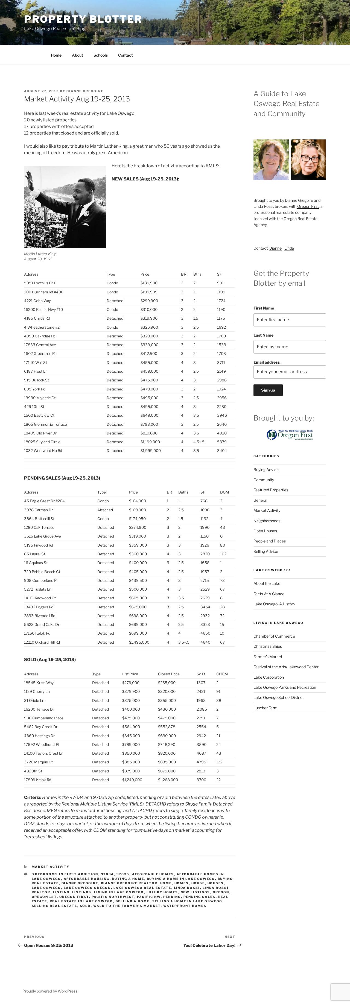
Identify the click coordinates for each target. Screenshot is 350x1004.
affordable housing (87, 879)
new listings (195, 892)
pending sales (199, 897)
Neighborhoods (266, 520)
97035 (123, 874)
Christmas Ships (267, 646)
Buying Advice (266, 469)
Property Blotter (83, 19)
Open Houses (265, 531)
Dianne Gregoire (84, 91)
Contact (125, 55)
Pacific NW (149, 897)
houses (216, 883)
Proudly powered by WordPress (49, 991)
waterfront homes (185, 906)
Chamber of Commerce (274, 636)
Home (56, 55)
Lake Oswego (46, 888)
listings (82, 892)
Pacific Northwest (113, 897)
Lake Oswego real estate (142, 888)
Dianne (275, 248)
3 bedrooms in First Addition (65, 874)
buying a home (128, 879)
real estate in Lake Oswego (81, 901)
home (166, 883)
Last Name (263, 335)
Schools (101, 55)
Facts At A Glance (268, 593)
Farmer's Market (267, 656)
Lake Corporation (268, 677)
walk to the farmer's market (127, 906)
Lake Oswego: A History (274, 604)
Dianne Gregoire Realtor (129, 883)
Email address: (267, 362)
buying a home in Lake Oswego (181, 879)
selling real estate (54, 906)
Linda (289, 248)
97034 (107, 874)
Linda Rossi (187, 888)
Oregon (221, 892)
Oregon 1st (44, 897)
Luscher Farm (265, 707)
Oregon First (74, 897)
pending (172, 897)
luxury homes (162, 892)
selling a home (133, 901)
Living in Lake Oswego (119, 892)
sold (85, 906)
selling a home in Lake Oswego (187, 901)
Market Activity (51, 867)
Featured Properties (270, 490)
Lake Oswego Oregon (87, 888)
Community (263, 479)
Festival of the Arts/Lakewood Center (286, 666)
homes (181, 883)
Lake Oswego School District (278, 697)
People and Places (269, 541)
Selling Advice (265, 551)
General (260, 500)
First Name (263, 308)
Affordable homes (153, 874)
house (198, 883)
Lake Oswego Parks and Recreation (284, 687)
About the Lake (266, 583)
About (77, 55)
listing (61, 892)
